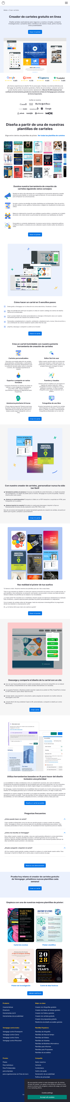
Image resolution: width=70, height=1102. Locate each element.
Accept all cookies (47, 1097)
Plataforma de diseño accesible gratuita (48, 1022)
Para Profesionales (9, 1068)
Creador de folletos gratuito (44, 1013)
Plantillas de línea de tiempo (44, 1034)
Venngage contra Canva (11, 1034)
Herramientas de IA (9, 1013)
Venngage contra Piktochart (12, 1040)
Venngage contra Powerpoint (13, 1032)
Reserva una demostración (35, 865)
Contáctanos (39, 1068)
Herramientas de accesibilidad (13, 1016)
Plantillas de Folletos (42, 1037)
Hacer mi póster (35, 32)
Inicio (5, 10)
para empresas (8, 1071)
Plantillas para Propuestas (44, 1049)
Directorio (6, 1010)
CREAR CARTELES (35, 993)
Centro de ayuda (41, 1071)
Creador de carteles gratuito (45, 1016)
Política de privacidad (42, 1077)
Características (8, 1007)
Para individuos (8, 1065)
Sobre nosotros (40, 1062)
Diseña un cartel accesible (35, 803)
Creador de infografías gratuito (45, 1007)
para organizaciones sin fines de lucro (15, 1074)
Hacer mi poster (35, 613)
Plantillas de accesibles (43, 1052)
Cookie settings (47, 1093)
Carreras (38, 1065)
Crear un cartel (35, 888)
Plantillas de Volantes (42, 1040)
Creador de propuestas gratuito (46, 1019)
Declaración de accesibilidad (45, 1074)
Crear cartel (35, 710)
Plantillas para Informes (43, 1046)
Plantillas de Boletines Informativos (47, 1043)
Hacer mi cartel (35, 333)
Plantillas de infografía (42, 1032)
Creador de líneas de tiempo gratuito (47, 1010)
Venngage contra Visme (11, 1037)
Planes (5, 1062)
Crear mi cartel (35, 419)
